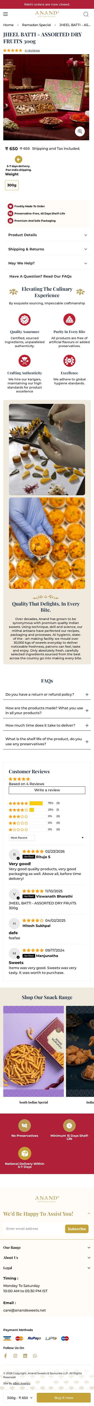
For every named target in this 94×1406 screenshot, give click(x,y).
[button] (13, 50)
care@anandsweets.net (24, 1310)
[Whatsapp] (35, 1356)
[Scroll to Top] (86, 1382)
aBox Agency (21, 1383)
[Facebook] (5, 1356)
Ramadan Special (36, 25)
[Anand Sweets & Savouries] (47, 14)
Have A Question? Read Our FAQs (40, 276)
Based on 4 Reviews (26, 784)
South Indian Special (33, 1102)
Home (8, 25)
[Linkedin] (25, 1356)
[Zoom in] (80, 131)
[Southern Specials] (33, 1051)
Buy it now (63, 1398)
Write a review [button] (47, 790)
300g (11, 185)
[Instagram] (15, 1356)
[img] (33, 851)
